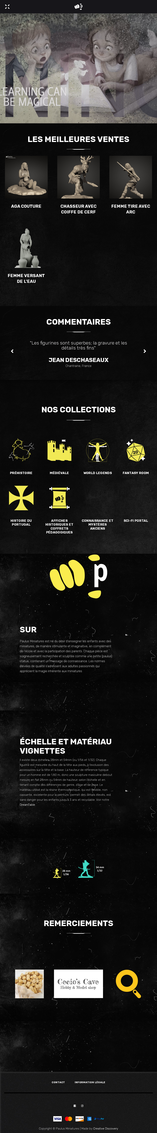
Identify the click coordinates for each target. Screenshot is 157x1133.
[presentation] (12, 351)
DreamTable (27, 804)
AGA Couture (26, 206)
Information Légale (90, 1082)
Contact (58, 1082)
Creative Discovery (105, 1128)
